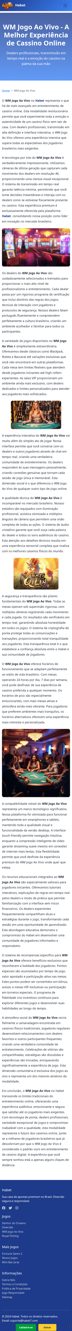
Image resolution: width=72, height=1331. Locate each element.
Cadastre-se (26, 1327)
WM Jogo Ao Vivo (12, 1232)
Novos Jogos (10, 1258)
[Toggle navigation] (65, 5)
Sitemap (7, 1297)
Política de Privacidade (16, 1288)
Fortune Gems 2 (12, 1253)
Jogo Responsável (13, 1293)
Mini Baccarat (10, 1262)
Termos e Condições (15, 1284)
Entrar (47, 1327)
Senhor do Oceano (14, 1223)
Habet (19, 5)
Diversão (7, 1227)
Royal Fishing (10, 1236)
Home (6, 90)
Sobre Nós (8, 1280)
